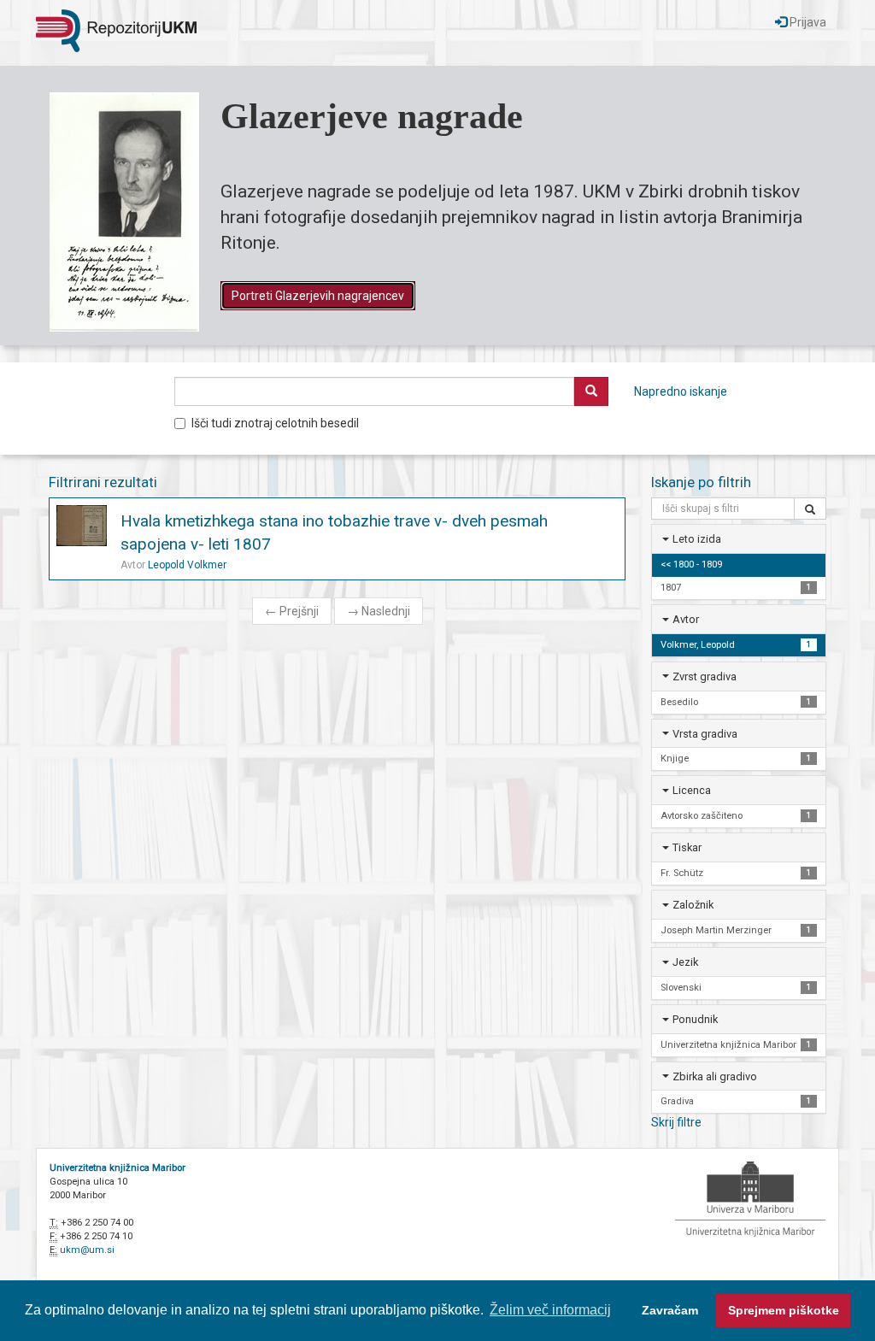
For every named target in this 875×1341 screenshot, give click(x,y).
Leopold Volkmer (187, 565)
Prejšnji (292, 611)
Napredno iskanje (680, 391)
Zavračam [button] (670, 1310)
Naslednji (378, 611)
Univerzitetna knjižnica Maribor (117, 1167)
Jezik (685, 962)
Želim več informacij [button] (550, 1310)
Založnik (693, 904)
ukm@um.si (87, 1250)
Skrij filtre (676, 1122)
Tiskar (687, 847)
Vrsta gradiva (704, 733)
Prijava (806, 22)
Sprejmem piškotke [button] (783, 1310)
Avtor (685, 619)
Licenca (691, 790)
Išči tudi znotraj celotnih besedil (275, 423)
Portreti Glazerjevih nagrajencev (318, 296)
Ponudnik (695, 1019)
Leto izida (696, 538)
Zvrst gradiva (704, 676)
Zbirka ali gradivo (714, 1076)
